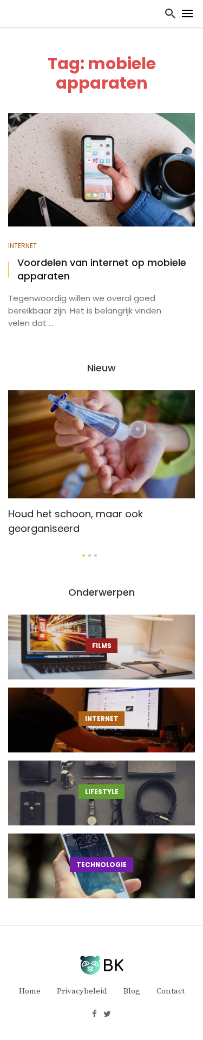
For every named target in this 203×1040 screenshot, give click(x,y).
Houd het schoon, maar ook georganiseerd (75, 521)
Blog (131, 991)
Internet (22, 246)
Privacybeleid (82, 991)
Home (30, 991)
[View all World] (101, 647)
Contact (170, 991)
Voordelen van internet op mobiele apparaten (101, 269)
